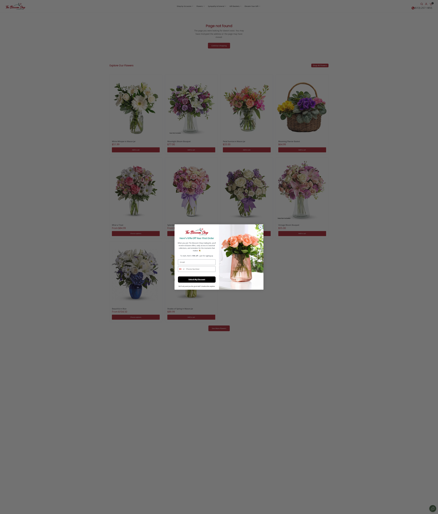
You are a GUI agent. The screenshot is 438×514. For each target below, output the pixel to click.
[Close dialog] (261, 227)
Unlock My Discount (196, 279)
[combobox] (181, 269)
